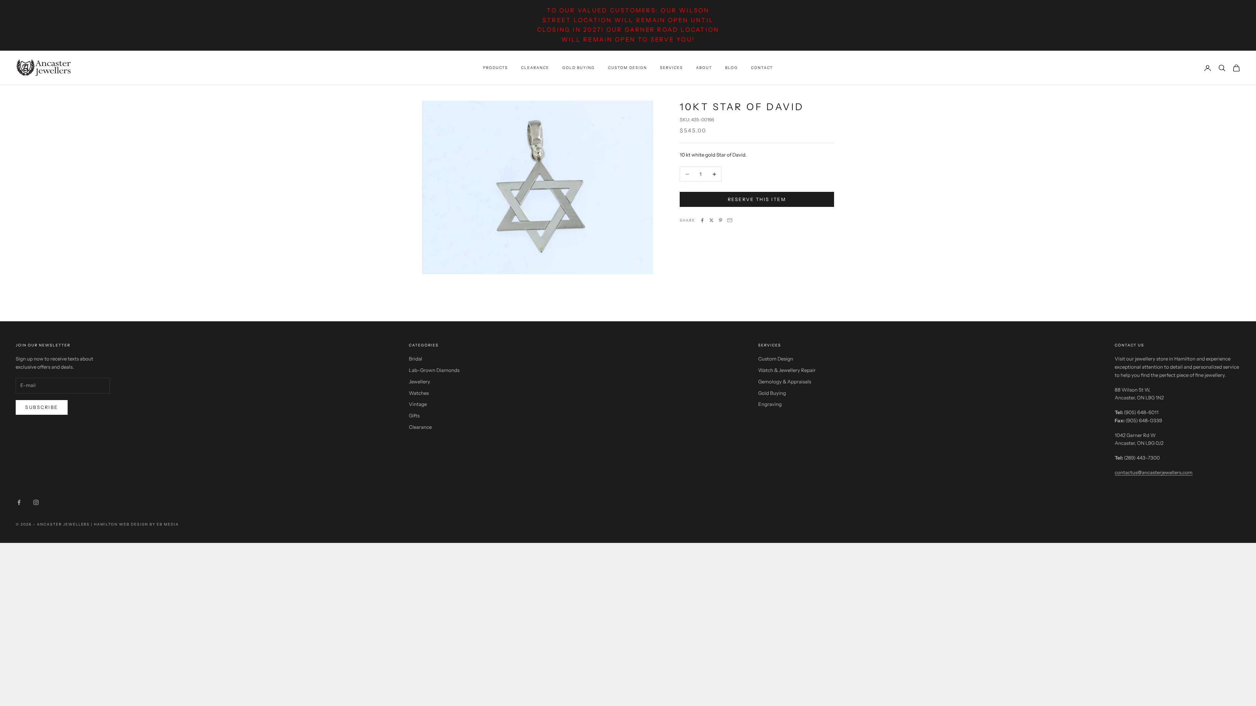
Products (495, 67)
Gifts (414, 415)
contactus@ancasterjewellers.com (1154, 472)
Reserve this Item (757, 199)
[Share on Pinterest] (720, 220)
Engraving (770, 404)
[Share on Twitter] (711, 220)
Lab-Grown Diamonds (434, 370)
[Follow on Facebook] (19, 502)
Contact (762, 67)
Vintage (418, 404)
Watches (419, 393)
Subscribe (41, 407)
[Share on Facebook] (702, 220)
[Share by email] (729, 220)
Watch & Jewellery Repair (787, 370)
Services (671, 67)
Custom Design (627, 67)
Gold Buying (578, 67)
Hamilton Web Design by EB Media (136, 524)
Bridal (415, 359)
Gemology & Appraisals (784, 381)
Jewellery (419, 381)
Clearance (535, 67)
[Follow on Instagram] (36, 502)
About (704, 67)
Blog (731, 67)
